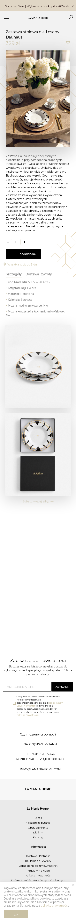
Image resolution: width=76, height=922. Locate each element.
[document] (38, 902)
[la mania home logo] (38, 18)
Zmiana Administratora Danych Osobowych (38, 880)
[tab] (14, 273)
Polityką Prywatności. (28, 715)
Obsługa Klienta (38, 827)
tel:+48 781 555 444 (41, 754)
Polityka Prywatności (38, 875)
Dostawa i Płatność (38, 855)
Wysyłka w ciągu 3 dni (22, 264)
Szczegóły (14, 274)
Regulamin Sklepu (38, 870)
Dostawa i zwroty (39, 274)
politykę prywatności (54, 905)
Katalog (38, 837)
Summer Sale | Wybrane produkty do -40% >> (37, 6)
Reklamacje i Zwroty (38, 860)
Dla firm (38, 832)
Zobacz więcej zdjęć (35, 501)
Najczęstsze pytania (38, 822)
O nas (38, 817)
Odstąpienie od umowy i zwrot (38, 865)
